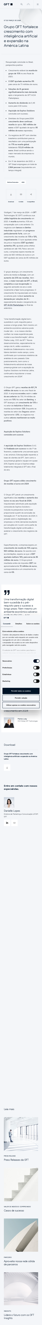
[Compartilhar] (31, 194)
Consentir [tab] (7, 624)
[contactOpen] (14, 823)
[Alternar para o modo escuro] (28, 4)
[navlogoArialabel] (8, 4)
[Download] (11, 194)
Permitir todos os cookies (21, 691)
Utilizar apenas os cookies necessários (21, 705)
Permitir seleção (21, 698)
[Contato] (21, 194)
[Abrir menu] (37, 4)
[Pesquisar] (22, 4)
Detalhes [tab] (18, 624)
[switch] (36, 667)
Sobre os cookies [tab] (33, 624)
